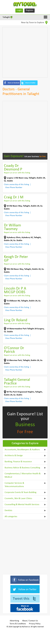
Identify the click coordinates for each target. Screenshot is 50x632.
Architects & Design (14, 455)
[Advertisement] (25, 52)
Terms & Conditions (18, 624)
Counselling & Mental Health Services (22, 504)
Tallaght (6, 17)
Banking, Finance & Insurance (18, 461)
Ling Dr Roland (15, 320)
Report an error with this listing (17, 173)
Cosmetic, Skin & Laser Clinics (18, 498)
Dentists (8, 510)
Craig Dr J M (13, 197)
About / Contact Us (30, 621)
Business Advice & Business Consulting (22, 467)
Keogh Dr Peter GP (16, 259)
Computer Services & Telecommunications (14, 485)
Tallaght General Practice (17, 381)
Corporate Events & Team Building (20, 492)
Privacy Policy (34, 624)
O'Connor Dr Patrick (14, 350)
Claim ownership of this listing (16, 184)
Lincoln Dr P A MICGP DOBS (15, 290)
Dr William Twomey (12, 227)
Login (19, 10)
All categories (11, 516)
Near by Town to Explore (33, 22)
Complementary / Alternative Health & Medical (23, 475)
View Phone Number (13, 187)
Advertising (14, 621)
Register (29, 10)
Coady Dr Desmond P (13, 167)
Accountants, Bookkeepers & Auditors (22, 449)
